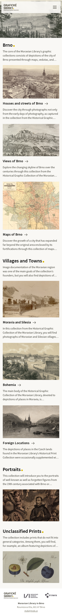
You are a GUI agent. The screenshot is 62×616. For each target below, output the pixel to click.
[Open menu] (55, 7)
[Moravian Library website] (31, 596)
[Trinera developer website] (51, 596)
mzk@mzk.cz (31, 610)
